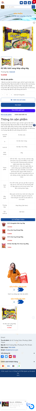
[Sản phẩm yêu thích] (22, 2)
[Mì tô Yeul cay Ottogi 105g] (4, 238)
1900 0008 (11, 347)
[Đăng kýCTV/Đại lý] (26, 2)
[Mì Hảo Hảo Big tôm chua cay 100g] (4, 246)
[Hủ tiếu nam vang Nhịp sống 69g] (9, 314)
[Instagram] (14, 356)
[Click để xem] (18, 39)
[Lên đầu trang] (34, 400)
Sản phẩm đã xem (18, 299)
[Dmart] (6, 2)
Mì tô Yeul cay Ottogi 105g (15, 237)
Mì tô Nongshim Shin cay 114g (16, 223)
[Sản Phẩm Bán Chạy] (18, 267)
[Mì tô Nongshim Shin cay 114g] (4, 224)
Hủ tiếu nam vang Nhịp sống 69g (9, 324)
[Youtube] (10, 356)
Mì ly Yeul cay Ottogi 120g (15, 230)
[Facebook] (2, 356)
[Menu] (2, 7)
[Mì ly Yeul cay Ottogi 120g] (4, 231)
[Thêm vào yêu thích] (34, 23)
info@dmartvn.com (11, 350)
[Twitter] (6, 356)
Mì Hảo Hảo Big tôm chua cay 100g (18, 244)
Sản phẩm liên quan (18, 287)
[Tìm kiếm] (33, 7)
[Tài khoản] (30, 2)
